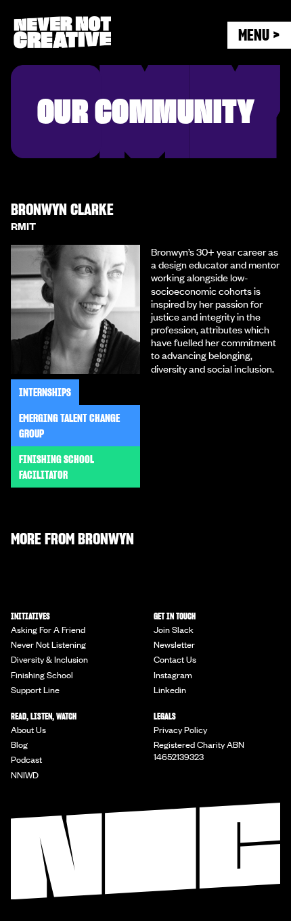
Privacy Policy (180, 730)
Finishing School (42, 675)
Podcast (26, 759)
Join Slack (174, 629)
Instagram (173, 675)
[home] (104, 32)
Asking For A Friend (48, 629)
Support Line (35, 690)
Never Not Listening (48, 644)
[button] (259, 35)
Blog (19, 744)
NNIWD (25, 775)
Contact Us (175, 659)
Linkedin (170, 690)
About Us (28, 730)
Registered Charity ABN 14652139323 (199, 750)
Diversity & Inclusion (49, 659)
